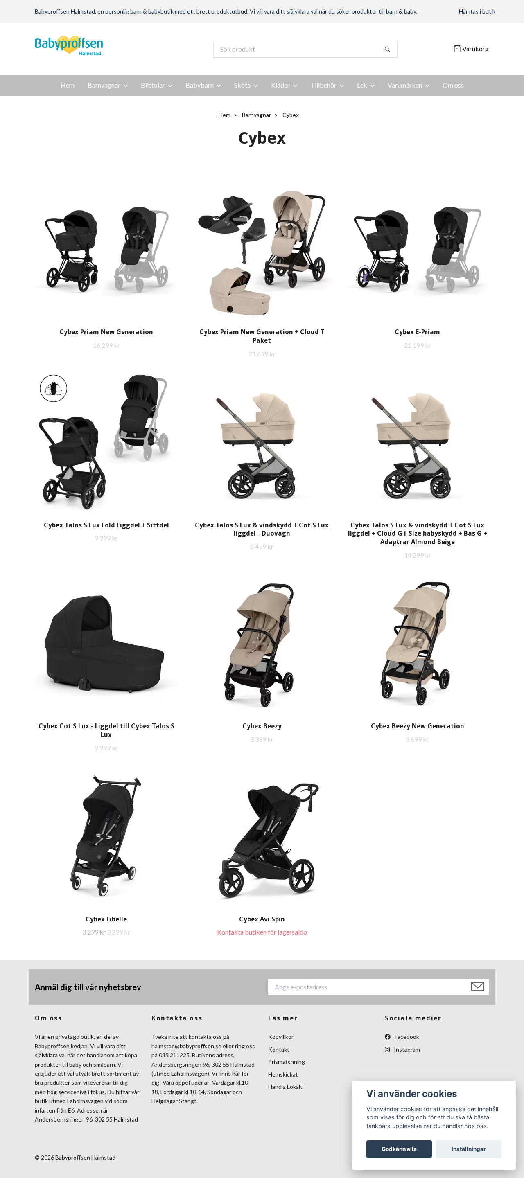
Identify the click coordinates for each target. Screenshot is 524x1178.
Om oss (453, 85)
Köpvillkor (281, 1036)
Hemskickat (283, 1074)
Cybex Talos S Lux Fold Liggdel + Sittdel (106, 525)
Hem (68, 85)
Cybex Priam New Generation (106, 332)
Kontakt (278, 1049)
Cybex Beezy (262, 726)
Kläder (280, 85)
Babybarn (199, 85)
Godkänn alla (399, 1149)
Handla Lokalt (285, 1086)
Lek (362, 85)
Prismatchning (286, 1061)
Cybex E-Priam (417, 332)
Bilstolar (153, 85)
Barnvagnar (104, 85)
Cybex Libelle (106, 919)
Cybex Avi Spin (262, 919)
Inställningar (469, 1149)
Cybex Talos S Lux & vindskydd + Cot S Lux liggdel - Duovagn (262, 529)
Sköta (242, 85)
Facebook (406, 1036)
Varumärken (405, 85)
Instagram (406, 1049)
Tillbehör (323, 85)
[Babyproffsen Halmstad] (148, 49)
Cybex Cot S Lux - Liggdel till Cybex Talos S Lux (106, 730)
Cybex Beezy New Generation (417, 726)
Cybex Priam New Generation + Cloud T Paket (262, 336)
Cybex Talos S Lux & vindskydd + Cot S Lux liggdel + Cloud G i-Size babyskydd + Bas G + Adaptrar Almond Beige (417, 533)
